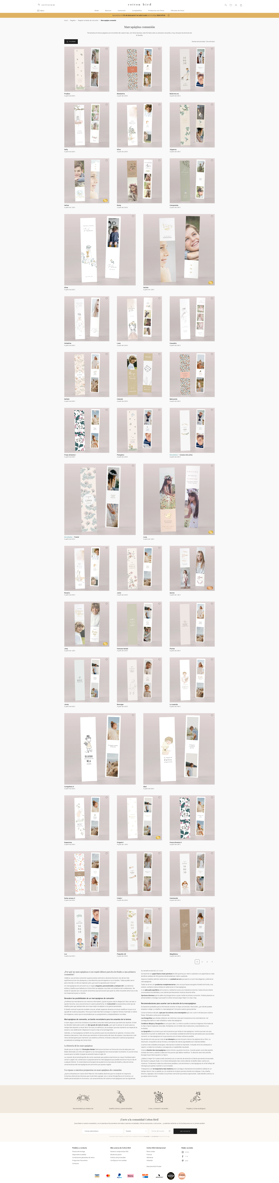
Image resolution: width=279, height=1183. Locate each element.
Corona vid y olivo (186, 455)
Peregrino (120, 455)
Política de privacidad (118, 1157)
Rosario (67, 593)
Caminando (174, 898)
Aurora (172, 593)
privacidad (146, 1136)
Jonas (66, 704)
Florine (172, 649)
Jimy (66, 649)
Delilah (66, 399)
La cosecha (174, 704)
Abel (145, 787)
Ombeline (67, 343)
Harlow (145, 287)
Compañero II (69, 787)
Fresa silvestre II (176, 842)
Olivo (119, 149)
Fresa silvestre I (70, 455)
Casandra (173, 343)
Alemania (150, 1157)
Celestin (120, 399)
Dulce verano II (69, 898)
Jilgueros (173, 149)
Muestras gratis (116, 1154)
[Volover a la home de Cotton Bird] (139, 7)
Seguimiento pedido (79, 1154)
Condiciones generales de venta (83, 1157)
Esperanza (68, 842)
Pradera (67, 94)
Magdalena (174, 954)
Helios (66, 205)
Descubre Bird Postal (154, 1166)
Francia (149, 1154)
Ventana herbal (122, 649)
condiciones (155, 1136)
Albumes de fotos (177, 10)
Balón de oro (174, 94)
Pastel (76, 537)
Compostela (174, 205)
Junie (119, 593)
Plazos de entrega (78, 1151)
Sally (66, 149)
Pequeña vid (121, 954)
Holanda (150, 1160)
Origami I (120, 842)
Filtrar (72, 41)
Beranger (120, 704)
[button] (168, 15)
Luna (119, 343)
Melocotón (173, 399)
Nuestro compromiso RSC (119, 1151)
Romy (119, 205)
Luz (65, 954)
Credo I (119, 898)
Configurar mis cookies (118, 1160)
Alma (66, 287)
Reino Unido (151, 1151)
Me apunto (185, 1131)
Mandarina (121, 94)
